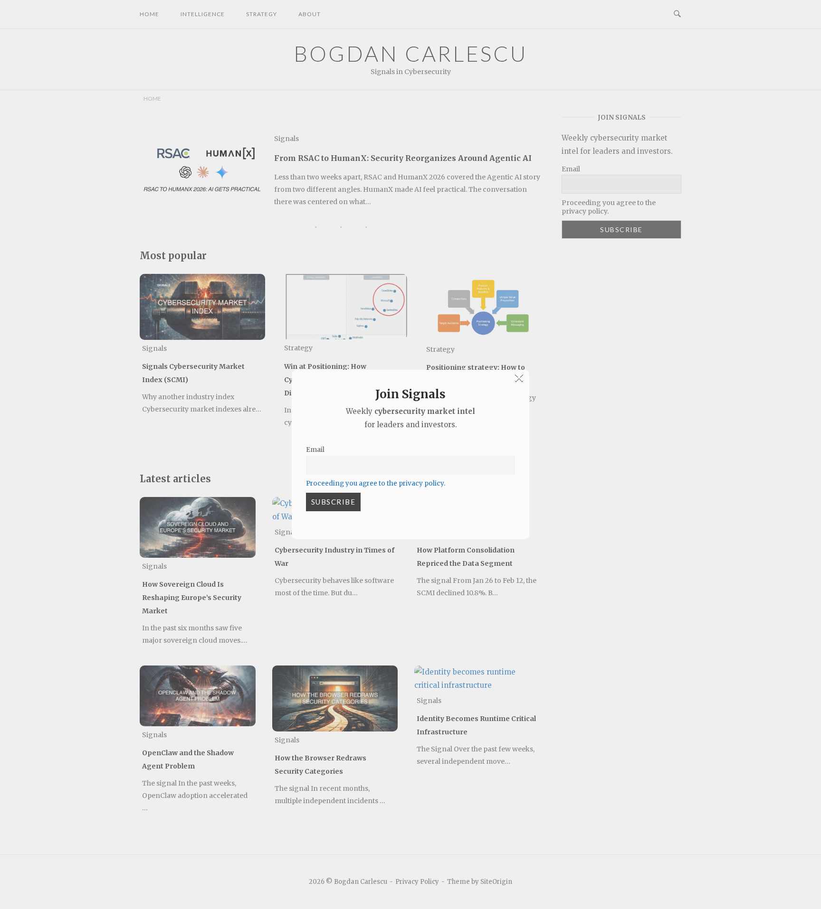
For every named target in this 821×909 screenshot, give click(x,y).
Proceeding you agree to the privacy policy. (375, 483)
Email (315, 450)
